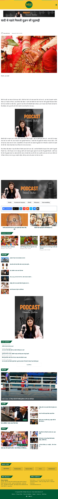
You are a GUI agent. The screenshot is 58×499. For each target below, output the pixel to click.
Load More (29, 364)
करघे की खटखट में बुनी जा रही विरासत (8, 246)
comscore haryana (20, 202)
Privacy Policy (19, 494)
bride (10, 202)
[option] (29, 386)
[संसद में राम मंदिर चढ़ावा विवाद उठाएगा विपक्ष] (34, 415)
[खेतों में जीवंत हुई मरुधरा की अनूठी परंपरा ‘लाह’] (29, 241)
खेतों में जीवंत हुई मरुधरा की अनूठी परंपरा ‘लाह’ (28, 246)
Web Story (44, 494)
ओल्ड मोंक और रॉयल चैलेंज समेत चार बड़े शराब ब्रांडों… (20, 264)
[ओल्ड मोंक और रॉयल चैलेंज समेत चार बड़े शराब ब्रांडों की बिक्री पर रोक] (5, 266)
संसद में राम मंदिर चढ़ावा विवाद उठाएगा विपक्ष (46, 413)
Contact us (39, 494)
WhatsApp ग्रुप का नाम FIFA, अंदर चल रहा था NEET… (21, 276)
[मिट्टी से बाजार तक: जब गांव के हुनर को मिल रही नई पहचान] (48, 241)
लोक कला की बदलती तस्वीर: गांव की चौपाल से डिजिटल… (14, 448)
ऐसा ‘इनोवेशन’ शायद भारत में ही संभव (16, 270)
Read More (10, 486)
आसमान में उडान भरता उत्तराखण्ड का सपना (17, 258)
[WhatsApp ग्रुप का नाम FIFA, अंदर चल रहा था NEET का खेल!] (5, 278)
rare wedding (46, 202)
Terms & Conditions (27, 494)
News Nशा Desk (7, 33)
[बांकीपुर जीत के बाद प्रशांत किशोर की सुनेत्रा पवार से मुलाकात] (5, 285)
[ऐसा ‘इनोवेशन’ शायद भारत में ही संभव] (5, 272)
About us (13, 494)
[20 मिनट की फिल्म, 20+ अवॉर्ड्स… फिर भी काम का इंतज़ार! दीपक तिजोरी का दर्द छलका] (34, 446)
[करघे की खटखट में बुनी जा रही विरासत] (9, 241)
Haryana (37, 202)
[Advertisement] (29, 27)
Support (34, 494)
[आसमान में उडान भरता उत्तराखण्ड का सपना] (5, 260)
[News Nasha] (29, 4)
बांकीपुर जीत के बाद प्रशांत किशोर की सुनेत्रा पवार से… (19, 283)
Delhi (29, 202)
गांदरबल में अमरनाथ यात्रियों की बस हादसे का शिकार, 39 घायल (16, 399)
